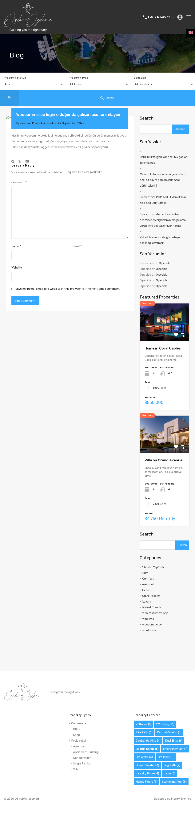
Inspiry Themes (181, 798)
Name (16, 246)
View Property (164, 333)
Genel (49, 123)
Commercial (78, 723)
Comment (19, 182)
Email (77, 246)
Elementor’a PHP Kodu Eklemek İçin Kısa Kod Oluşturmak (163, 200)
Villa (75, 769)
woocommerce (152, 624)
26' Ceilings (165, 724)
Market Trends (151, 607)
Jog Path (172, 765)
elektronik (148, 584)
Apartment (80, 746)
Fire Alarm (144, 757)
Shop (76, 735)
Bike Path (144, 732)
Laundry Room (147, 773)
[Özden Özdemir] (28, 30)
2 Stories (143, 724)
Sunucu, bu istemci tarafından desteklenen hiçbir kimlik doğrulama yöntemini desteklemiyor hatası (163, 220)
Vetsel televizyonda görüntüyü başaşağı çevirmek (160, 240)
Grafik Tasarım (151, 596)
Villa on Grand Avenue (163, 460)
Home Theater (147, 765)
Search (147, 118)
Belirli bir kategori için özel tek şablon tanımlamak (164, 159)
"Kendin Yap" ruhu (153, 567)
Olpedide (164, 263)
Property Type (78, 77)
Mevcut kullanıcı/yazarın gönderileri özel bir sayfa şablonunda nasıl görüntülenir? (162, 179)
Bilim (145, 573)
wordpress (149, 630)
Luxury (146, 601)
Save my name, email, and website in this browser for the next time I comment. (67, 288)
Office (77, 729)
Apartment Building (86, 752)
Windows (148, 618)
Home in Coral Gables (163, 348)
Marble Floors (146, 781)
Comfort (148, 578)
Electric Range (147, 749)
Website (16, 267)
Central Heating (148, 740)
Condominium (82, 758)
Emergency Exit (175, 749)
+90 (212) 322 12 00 (161, 17)
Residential (78, 740)
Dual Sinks (173, 740)
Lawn (169, 773)
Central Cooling (169, 732)
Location (140, 77)
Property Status (15, 77)
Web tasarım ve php (155, 613)
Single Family (81, 763)
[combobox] (32, 85)
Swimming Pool (174, 781)
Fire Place (165, 757)
